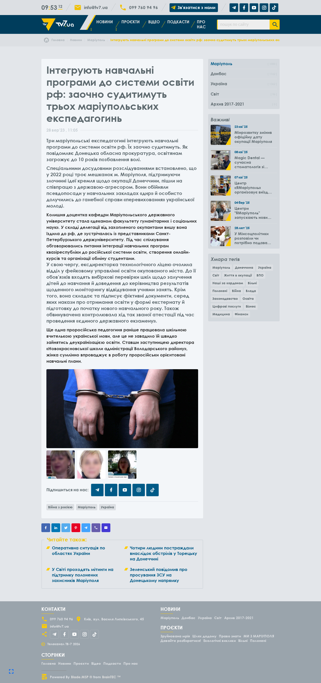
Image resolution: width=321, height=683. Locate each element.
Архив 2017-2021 (239, 618)
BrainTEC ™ (111, 677)
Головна (48, 663)
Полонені (219, 291)
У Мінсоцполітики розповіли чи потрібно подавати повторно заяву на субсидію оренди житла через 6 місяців (253, 238)
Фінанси (241, 314)
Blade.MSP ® (81, 677)
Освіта (248, 299)
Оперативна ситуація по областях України (78, 550)
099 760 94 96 (143, 7)
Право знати (230, 636)
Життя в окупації (238, 275)
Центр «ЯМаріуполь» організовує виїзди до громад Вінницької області (252, 187)
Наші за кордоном (227, 283)
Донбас (188, 618)
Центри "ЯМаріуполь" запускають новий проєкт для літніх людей (252, 213)
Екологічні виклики (219, 640)
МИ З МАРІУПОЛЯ (259, 636)
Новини (104, 21)
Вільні (252, 283)
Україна (107, 507)
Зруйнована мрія (175, 636)
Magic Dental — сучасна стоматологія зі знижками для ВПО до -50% (252, 162)
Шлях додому (204, 636)
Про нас (201, 24)
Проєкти (130, 21)
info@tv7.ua (96, 7)
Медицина (221, 314)
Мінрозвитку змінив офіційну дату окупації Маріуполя (253, 137)
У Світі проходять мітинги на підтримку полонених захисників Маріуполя (82, 575)
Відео (154, 21)
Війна (236, 291)
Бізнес (251, 306)
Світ (215, 275)
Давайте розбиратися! (180, 640)
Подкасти (178, 21)
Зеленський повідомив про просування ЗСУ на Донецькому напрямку (158, 575)
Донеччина (244, 267)
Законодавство (225, 299)
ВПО (260, 275)
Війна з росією (60, 507)
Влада (251, 291)
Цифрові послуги (226, 306)
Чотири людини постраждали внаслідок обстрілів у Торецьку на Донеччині (163, 553)
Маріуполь (87, 507)
